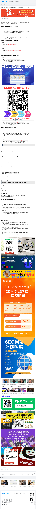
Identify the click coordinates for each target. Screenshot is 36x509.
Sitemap (24, 493)
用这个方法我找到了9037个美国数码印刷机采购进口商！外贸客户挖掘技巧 (13, 486)
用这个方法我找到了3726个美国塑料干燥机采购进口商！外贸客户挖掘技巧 (31, 486)
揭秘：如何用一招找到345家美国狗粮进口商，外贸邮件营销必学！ (22, 486)
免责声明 (21, 493)
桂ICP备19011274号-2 (11, 506)
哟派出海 (7, 506)
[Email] (6, 504)
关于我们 (14, 493)
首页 (1, 4)
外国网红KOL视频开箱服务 (6, 396)
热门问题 (4, 4)
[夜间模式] (35, 504)
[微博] (4, 504)
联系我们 (17, 493)
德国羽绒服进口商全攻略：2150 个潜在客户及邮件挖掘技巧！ (4, 486)
